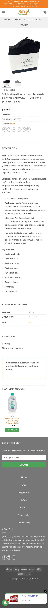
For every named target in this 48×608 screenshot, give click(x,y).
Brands (24, 25)
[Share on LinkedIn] (28, 129)
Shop (12, 90)
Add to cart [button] (12, 430)
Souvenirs (38, 20)
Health (12, 123)
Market (19, 20)
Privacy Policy (24, 515)
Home (5, 90)
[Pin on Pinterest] (23, 129)
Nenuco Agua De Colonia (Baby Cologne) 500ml (12, 420)
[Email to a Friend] (19, 129)
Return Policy (24, 522)
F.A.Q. (24, 500)
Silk (30, 322)
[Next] (41, 55)
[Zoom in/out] (2, 592)
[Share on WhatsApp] (4, 129)
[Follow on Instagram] (9, 557)
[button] (3, 12)
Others (7, 20)
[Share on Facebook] (9, 129)
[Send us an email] (14, 557)
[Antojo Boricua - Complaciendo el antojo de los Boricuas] (24, 12)
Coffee (27, 20)
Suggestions (24, 492)
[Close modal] (2, 584)
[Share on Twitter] (14, 129)
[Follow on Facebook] (4, 557)
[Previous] (6, 55)
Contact (24, 507)
